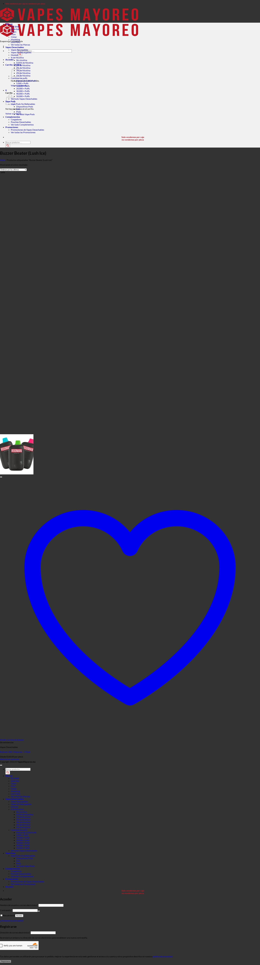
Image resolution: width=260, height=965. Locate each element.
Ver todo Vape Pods (25, 114)
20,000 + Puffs (23, 88)
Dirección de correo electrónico (15, 932)
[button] (9, 59)
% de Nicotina (17, 57)
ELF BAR (15, 26)
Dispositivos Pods (24, 106)
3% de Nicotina (23, 70)
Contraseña (6, 910)
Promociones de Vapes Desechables (27, 129)
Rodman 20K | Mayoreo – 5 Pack (15, 752)
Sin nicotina (21, 60)
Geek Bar (15, 29)
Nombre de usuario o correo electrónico (19, 905)
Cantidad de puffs (19, 78)
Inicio (2, 160)
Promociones (11, 127)
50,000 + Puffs (23, 96)
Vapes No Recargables (21, 52)
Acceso (19, 916)
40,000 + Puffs (23, 93)
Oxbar (14, 37)
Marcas (9, 24)
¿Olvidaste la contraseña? (12, 920)
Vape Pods (10, 853)
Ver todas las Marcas (20, 44)
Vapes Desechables (14, 47)
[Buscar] (20, 54)
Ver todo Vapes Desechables (24, 98)
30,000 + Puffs (23, 91)
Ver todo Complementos (22, 124)
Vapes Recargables (19, 49)
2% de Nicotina (23, 68)
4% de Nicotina (23, 73)
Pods (18, 111)
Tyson (13, 31)
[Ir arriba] (1, 765)
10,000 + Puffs (23, 86)
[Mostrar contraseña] (39, 911)
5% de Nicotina (23, 75)
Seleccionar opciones (9, 759)
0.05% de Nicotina (24, 62)
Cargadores (16, 119)
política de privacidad (163, 956)
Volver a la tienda (13, 113)
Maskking (15, 39)
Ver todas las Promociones (23, 132)
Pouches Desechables (21, 122)
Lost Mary (15, 42)
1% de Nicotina (23, 65)
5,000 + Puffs (22, 83)
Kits (18, 109)
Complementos (12, 117)
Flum (13, 34)
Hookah (14, 55)
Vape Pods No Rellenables (23, 104)
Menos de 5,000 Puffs (26, 80)
